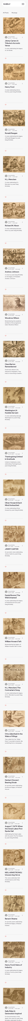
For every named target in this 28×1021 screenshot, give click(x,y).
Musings (14, 13)
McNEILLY (6, 4)
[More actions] (23, 37)
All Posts (6, 13)
